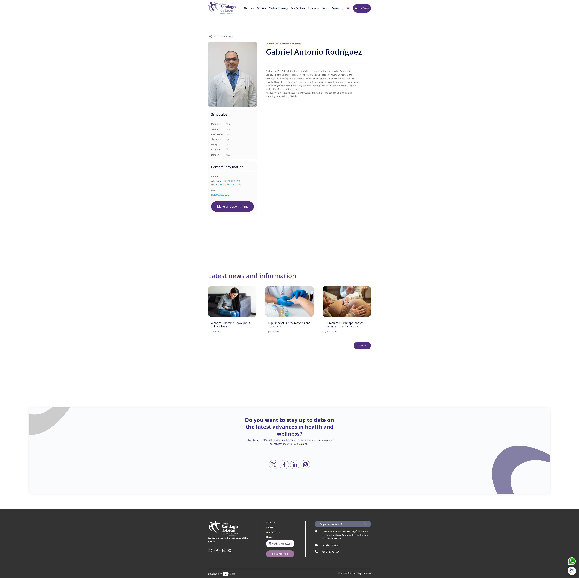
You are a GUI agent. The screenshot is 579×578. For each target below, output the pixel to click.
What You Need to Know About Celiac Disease (230, 324)
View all (362, 345)
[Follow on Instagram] (305, 464)
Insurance (313, 8)
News (325, 8)
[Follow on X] (273, 464)
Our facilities (298, 8)
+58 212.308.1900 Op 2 (230, 184)
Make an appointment (232, 206)
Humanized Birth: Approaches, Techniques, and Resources (345, 324)
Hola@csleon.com (220, 195)
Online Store (362, 8)
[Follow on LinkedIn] (294, 464)
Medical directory (278, 8)
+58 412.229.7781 (231, 180)
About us (249, 8)
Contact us (337, 8)
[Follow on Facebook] (284, 464)
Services (261, 8)
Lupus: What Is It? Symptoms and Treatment (289, 324)
